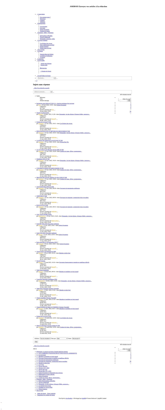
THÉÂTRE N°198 (41, 196)
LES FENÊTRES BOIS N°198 (45, 187)
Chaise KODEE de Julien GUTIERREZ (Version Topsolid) (52, 307)
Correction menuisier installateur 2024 (46, 279)
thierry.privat (41, 216)
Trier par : (54, 338)
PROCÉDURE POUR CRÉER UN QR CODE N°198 (51, 177)
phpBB (84, 398)
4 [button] (130, 107)
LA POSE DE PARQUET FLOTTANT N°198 (49, 140)
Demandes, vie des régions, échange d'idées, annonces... (74, 114)
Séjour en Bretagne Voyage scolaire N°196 (48, 325)
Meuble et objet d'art (64, 253)
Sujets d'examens (61, 105)
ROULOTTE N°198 (42, 205)
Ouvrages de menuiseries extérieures (70, 188)
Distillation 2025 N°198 (42, 159)
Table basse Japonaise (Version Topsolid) (47, 288)
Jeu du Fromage (40, 261)
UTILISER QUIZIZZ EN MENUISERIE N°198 (49, 168)
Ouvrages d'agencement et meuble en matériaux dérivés (74, 262)
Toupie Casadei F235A (42, 112)
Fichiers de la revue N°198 (43, 122)
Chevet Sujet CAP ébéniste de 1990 (46, 251)
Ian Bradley (69, 398)
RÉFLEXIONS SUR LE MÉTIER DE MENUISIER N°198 (53, 131)
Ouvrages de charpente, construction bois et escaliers (74, 197)
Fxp (39, 105)
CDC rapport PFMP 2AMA (44, 214)
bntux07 (40, 114)
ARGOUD (41, 281)
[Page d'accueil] (47, 6)
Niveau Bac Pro (64, 142)
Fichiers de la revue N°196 (43, 316)
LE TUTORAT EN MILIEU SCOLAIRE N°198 (50, 149)
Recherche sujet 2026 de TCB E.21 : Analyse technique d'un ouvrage (55, 103)
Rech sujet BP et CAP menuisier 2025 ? (47, 242)
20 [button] (130, 111)
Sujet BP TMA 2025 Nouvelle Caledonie (47, 224)
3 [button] (130, 105)
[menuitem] (45, 17)
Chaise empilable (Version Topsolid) (46, 298)
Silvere (40, 225)
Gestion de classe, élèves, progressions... (71, 151)
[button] (130, 97)
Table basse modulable (42, 270)
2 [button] (130, 104)
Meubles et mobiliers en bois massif (68, 271)
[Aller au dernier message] (54, 109)
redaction (40, 123)
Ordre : (70, 338)
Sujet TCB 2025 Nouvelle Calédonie (46, 233)
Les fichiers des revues (66, 123)
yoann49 (40, 244)
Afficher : (37, 338)
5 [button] (130, 108)
